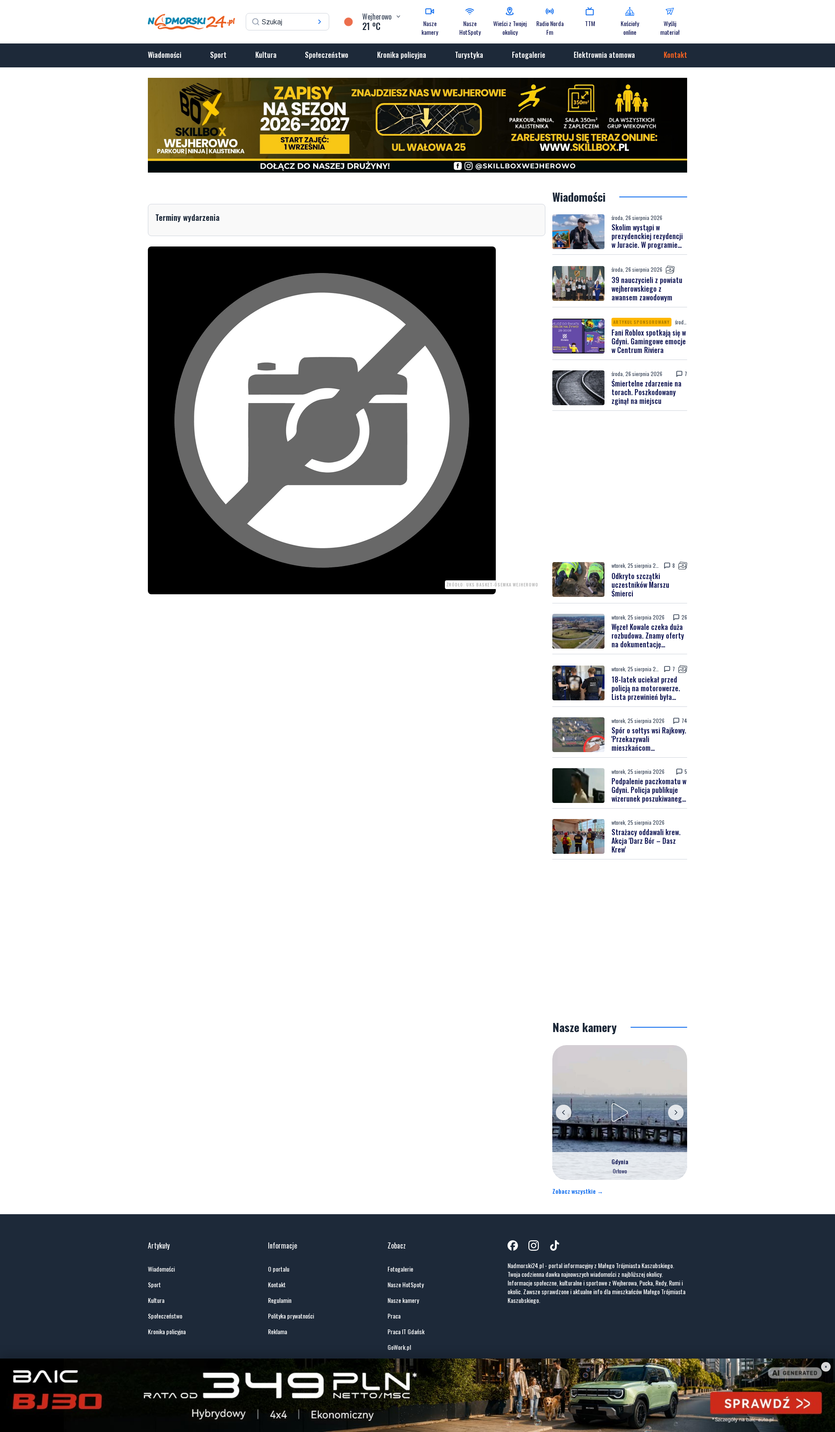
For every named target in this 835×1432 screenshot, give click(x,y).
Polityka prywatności (291, 1316)
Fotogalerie (528, 55)
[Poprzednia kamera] (563, 1112)
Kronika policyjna (401, 55)
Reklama (277, 1331)
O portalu (278, 1269)
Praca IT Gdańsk (405, 1331)
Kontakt (675, 55)
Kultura (266, 55)
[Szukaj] (320, 21)
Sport (218, 55)
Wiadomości (164, 55)
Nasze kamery (403, 1300)
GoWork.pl (399, 1347)
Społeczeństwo (326, 55)
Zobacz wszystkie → (577, 1191)
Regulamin (279, 1300)
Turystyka (469, 55)
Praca (394, 1316)
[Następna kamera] (676, 1112)
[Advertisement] (619, 486)
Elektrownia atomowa (604, 55)
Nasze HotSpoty (405, 1284)
